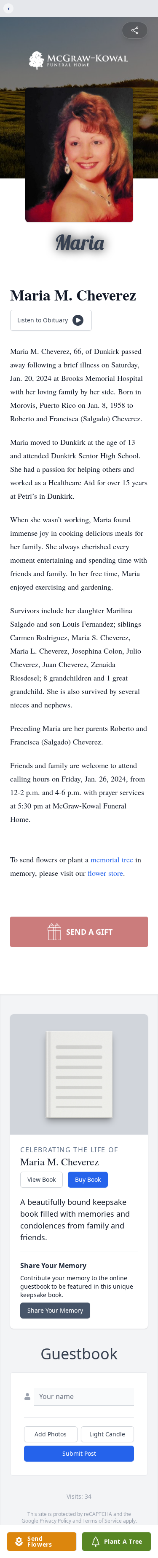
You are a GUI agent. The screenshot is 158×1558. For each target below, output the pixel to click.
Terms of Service (102, 1520)
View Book (41, 1179)
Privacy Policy (55, 1520)
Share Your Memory (55, 1310)
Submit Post (79, 1453)
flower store (105, 873)
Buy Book (88, 1179)
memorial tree (112, 859)
